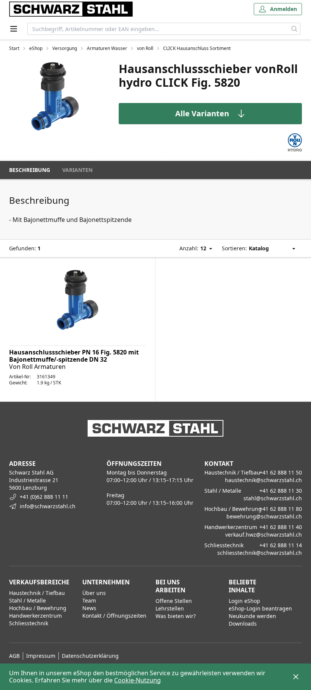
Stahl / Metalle (27, 600)
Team (89, 600)
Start (14, 48)
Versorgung (64, 48)
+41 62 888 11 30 (280, 490)
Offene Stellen (174, 600)
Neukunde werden (252, 616)
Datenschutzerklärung (90, 655)
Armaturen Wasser (107, 48)
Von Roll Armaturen (37, 366)
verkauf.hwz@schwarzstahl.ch (263, 534)
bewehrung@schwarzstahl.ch (264, 516)
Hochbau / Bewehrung (37, 608)
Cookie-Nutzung (137, 680)
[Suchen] (294, 29)
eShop (35, 48)
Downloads (243, 623)
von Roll (145, 48)
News (89, 608)
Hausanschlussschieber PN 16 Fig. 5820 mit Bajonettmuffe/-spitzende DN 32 (74, 356)
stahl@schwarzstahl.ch (272, 498)
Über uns (94, 592)
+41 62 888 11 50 (280, 472)
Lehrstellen (170, 608)
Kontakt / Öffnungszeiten (114, 615)
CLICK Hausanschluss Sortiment (197, 48)
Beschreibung (29, 169)
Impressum (40, 655)
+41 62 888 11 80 (280, 508)
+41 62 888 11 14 (280, 545)
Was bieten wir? (176, 616)
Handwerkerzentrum (35, 615)
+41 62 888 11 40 (280, 527)
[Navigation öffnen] (14, 29)
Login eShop (244, 600)
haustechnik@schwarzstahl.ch (263, 480)
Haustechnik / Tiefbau (37, 592)
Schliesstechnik (28, 623)
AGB (14, 655)
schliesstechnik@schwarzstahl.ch (259, 552)
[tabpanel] (55, 96)
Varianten (77, 169)
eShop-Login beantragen (260, 608)
